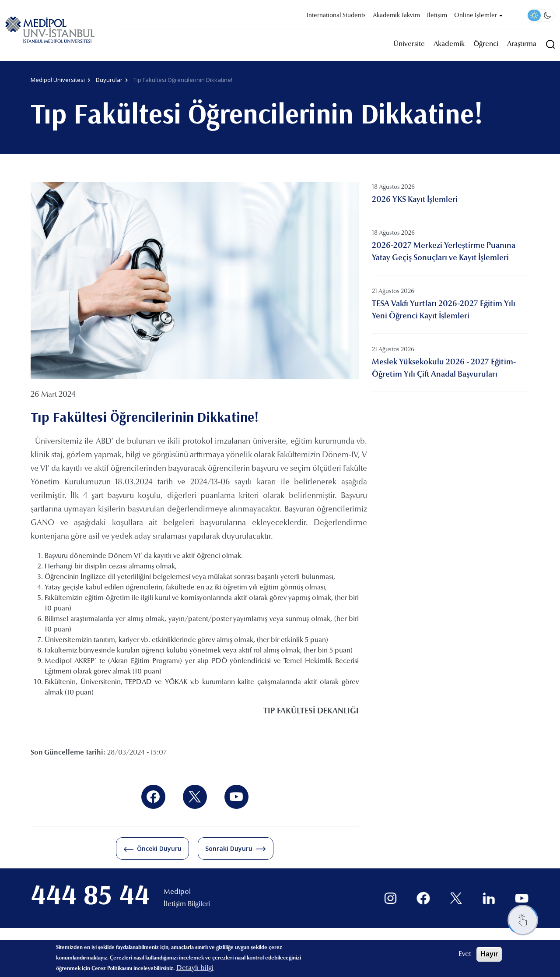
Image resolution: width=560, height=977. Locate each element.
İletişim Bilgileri (187, 904)
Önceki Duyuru (159, 848)
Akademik (449, 44)
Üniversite (409, 44)
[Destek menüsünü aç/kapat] (523, 920)
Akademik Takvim (396, 16)
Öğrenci (485, 44)
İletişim (437, 16)
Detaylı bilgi (195, 968)
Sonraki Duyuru (228, 848)
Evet (464, 954)
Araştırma (521, 44)
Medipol (177, 892)
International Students (336, 16)
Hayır (489, 954)
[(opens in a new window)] (153, 797)
